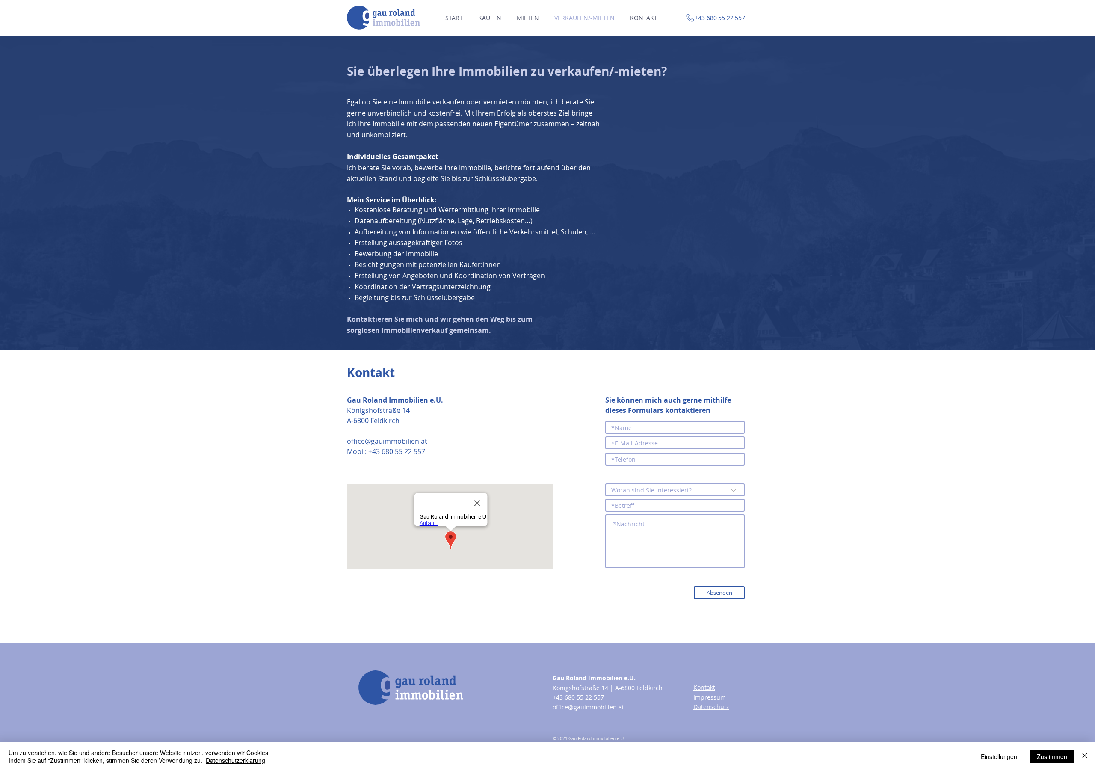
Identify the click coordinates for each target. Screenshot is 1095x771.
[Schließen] (1085, 756)
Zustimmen (1052, 756)
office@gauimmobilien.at (387, 441)
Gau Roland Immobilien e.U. (594, 678)
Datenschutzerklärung (235, 760)
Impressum (709, 697)
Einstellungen (999, 756)
